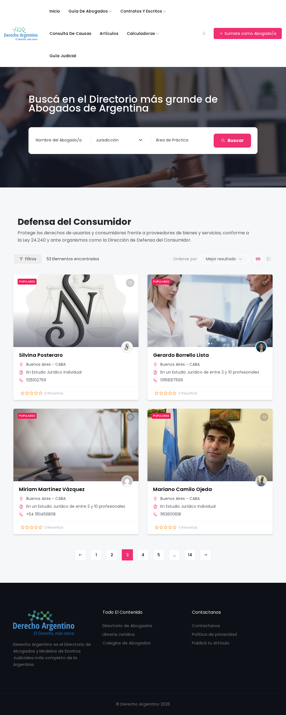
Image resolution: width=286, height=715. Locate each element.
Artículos (109, 33)
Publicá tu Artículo (210, 643)
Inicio (54, 11)
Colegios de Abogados (127, 643)
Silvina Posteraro (41, 355)
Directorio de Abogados (127, 626)
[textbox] (107, 140)
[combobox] (119, 140)
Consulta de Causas (70, 33)
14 (190, 555)
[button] (154, 311)
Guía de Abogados (88, 11)
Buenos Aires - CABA (46, 364)
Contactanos (206, 626)
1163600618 (170, 514)
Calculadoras (141, 33)
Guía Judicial (62, 56)
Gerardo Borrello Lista (181, 355)
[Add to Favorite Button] (130, 283)
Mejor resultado (221, 259)
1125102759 (36, 379)
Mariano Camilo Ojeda (182, 489)
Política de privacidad (214, 634)
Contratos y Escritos (141, 11)
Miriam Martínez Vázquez (52, 489)
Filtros (30, 259)
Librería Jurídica (119, 634)
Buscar (236, 140)
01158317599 (171, 379)
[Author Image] (127, 347)
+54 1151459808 (41, 514)
